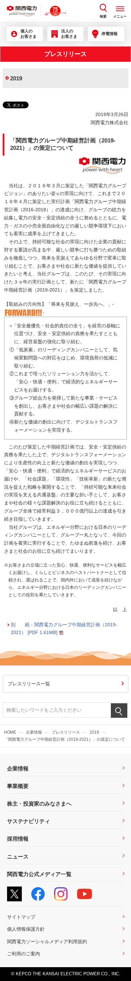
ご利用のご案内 (23, 953)
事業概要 (18, 786)
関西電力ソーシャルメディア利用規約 (47, 941)
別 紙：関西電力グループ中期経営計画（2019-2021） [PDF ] (64, 628)
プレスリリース (66, 732)
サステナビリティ (28, 821)
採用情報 (18, 839)
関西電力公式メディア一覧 (39, 874)
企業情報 (34, 732)
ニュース (18, 857)
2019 (94, 732)
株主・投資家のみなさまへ (39, 804)
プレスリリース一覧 (29, 683)
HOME (10, 732)
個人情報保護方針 (26, 929)
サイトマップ (21, 917)
